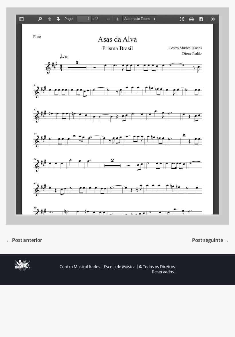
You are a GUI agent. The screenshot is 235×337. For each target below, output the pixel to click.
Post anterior (24, 240)
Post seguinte (210, 240)
